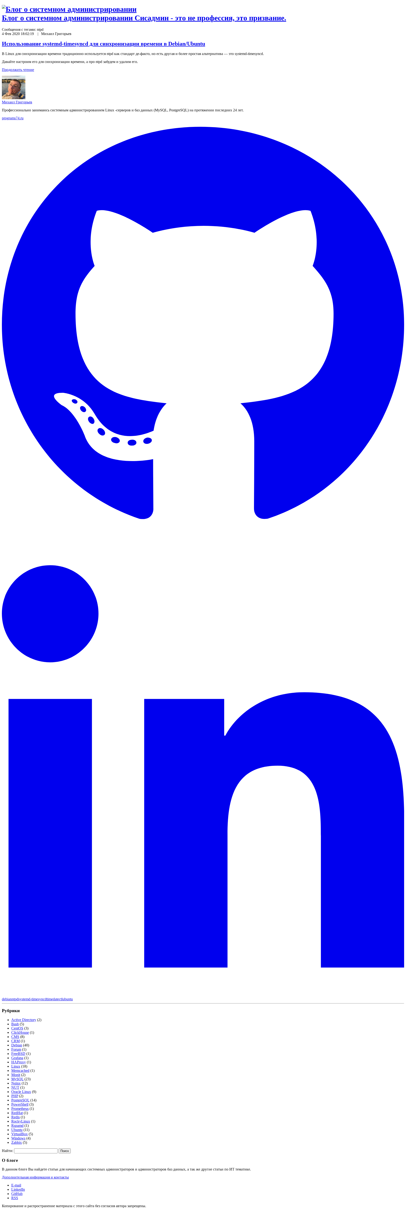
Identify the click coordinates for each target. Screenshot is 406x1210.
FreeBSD (18, 1054)
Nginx (16, 1083)
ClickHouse (20, 1032)
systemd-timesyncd (32, 999)
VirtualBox (19, 1134)
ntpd (15, 999)
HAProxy (18, 1062)
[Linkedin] (203, 995)
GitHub (17, 1194)
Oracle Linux (21, 1092)
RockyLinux (20, 1121)
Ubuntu (17, 1130)
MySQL (17, 1079)
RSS (14, 1198)
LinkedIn (18, 1189)
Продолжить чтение (18, 70)
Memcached (20, 1071)
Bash (15, 1024)
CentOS (17, 1028)
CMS (15, 1037)
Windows (18, 1138)
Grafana (17, 1058)
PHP (14, 1096)
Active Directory (23, 1020)
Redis (15, 1117)
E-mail (16, 1185)
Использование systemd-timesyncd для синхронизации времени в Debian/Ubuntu (103, 44)
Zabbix (16, 1142)
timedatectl (54, 999)
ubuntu (67, 999)
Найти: (7, 1151)
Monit (15, 1075)
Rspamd (17, 1126)
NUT (15, 1087)
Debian (16, 1045)
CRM (15, 1041)
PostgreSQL (20, 1100)
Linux (15, 1066)
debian (7, 999)
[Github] (203, 534)
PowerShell (19, 1104)
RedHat (17, 1113)
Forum (16, 1049)
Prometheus (20, 1109)
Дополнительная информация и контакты (35, 1177)
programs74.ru (12, 118)
